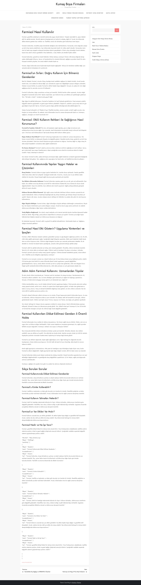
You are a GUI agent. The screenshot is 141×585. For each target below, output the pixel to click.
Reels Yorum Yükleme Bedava (73, 13)
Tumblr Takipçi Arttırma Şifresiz (78, 18)
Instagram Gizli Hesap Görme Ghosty (39, 13)
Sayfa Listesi (110, 13)
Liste (58, 13)
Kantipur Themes (76, 583)
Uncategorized (27, 562)
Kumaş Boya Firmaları (70, 4)
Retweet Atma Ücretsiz (94, 13)
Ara (93, 27)
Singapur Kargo (57, 18)
